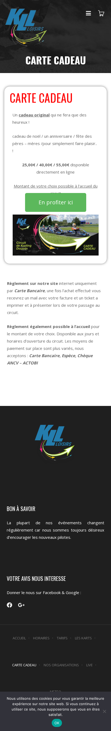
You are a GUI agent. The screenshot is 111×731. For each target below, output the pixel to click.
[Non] (104, 711)
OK (57, 723)
